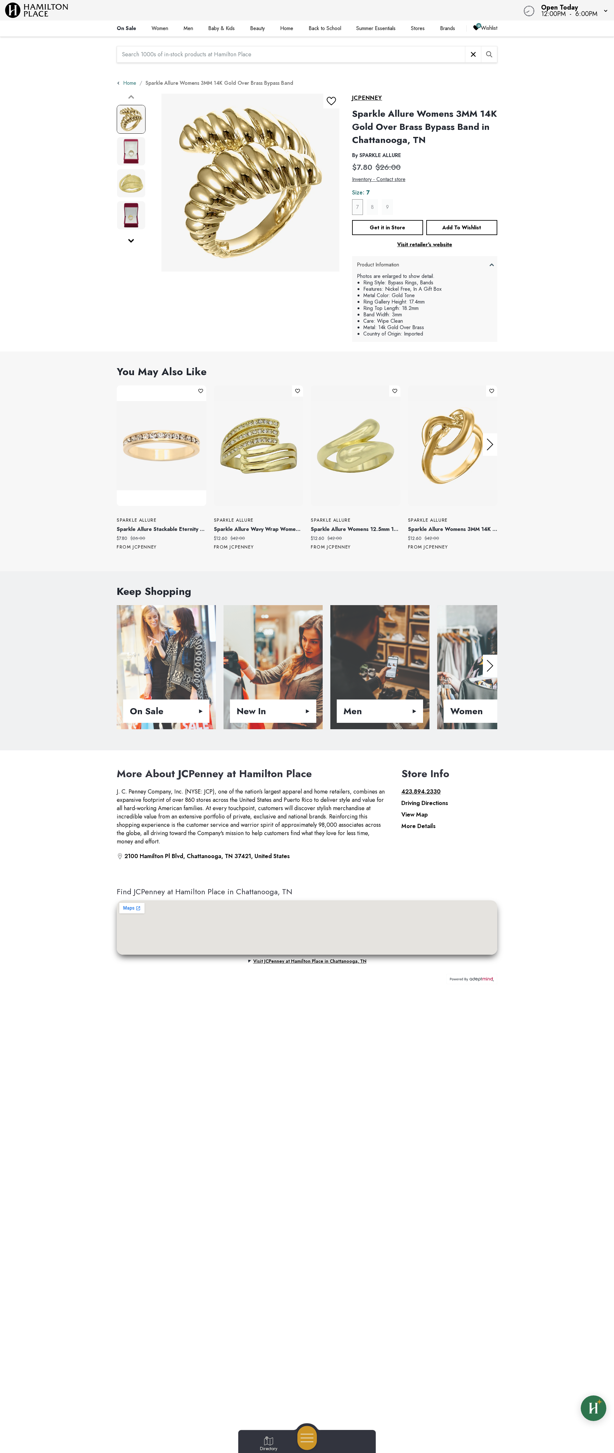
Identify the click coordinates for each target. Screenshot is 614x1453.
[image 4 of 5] (131, 215)
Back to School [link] (325, 28)
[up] (131, 97)
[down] (131, 241)
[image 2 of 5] (131, 151)
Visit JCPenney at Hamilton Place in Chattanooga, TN (309, 961)
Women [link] (160, 28)
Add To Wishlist (461, 227)
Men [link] (188, 28)
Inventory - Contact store (378, 179)
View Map (414, 814)
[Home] (231, 10)
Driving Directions (424, 803)
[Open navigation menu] (307, 1438)
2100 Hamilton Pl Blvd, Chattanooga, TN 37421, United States (207, 856)
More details (418, 826)
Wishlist (489, 28)
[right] (490, 444)
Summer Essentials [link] (376, 28)
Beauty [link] (257, 28)
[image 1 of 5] (131, 119)
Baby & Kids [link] (221, 28)
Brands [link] (447, 28)
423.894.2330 (421, 791)
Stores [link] (418, 28)
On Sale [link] (126, 28)
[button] (572, 10)
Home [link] (286, 28)
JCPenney (367, 98)
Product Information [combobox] (378, 264)
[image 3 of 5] (131, 183)
